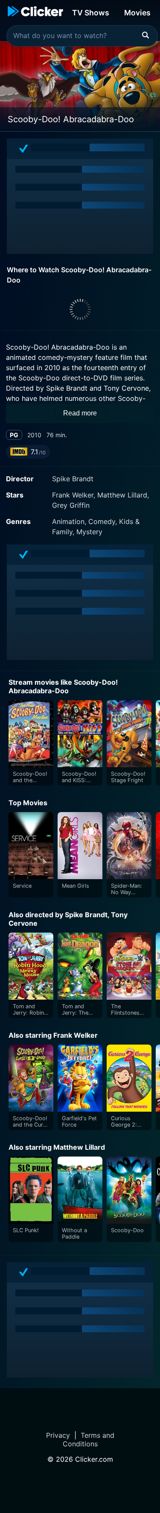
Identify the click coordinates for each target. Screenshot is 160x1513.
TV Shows (90, 12)
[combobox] (82, 36)
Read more (80, 413)
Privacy (58, 1435)
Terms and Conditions (88, 1439)
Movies (137, 12)
